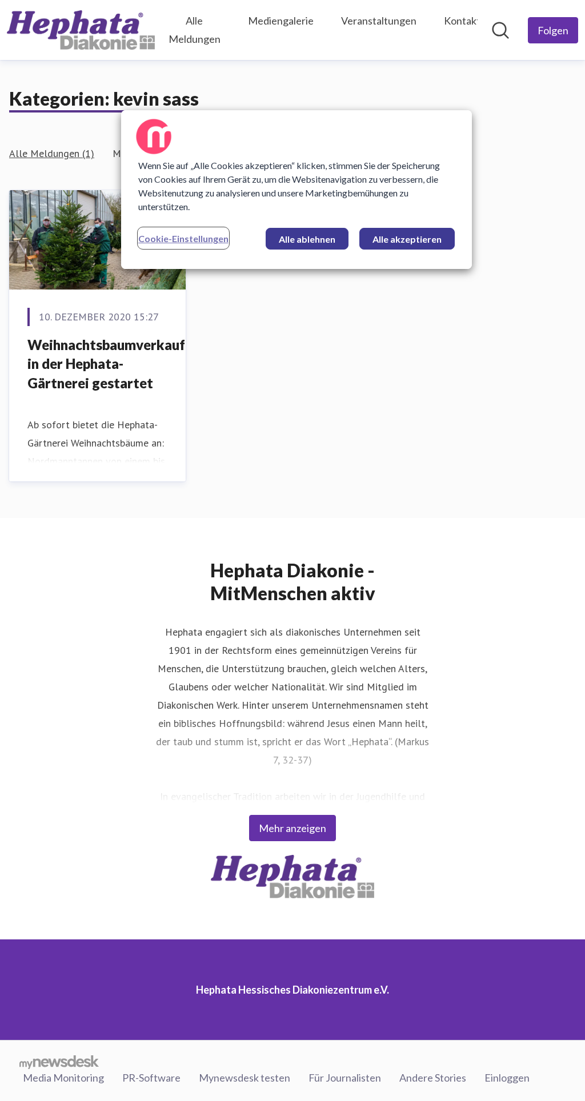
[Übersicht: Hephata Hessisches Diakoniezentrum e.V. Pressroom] (81, 30)
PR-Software (151, 1077)
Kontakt (462, 20)
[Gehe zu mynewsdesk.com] (59, 1061)
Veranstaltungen (378, 20)
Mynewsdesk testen (244, 1077)
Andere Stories (432, 1077)
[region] (296, 189)
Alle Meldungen (195, 29)
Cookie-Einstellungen (183, 238)
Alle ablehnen (307, 239)
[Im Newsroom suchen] (500, 30)
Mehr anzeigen (292, 828)
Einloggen (507, 1077)
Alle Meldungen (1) (51, 153)
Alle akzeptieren (407, 239)
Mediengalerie (281, 20)
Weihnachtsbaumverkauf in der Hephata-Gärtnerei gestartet (106, 363)
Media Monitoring (63, 1077)
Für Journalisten (344, 1077)
